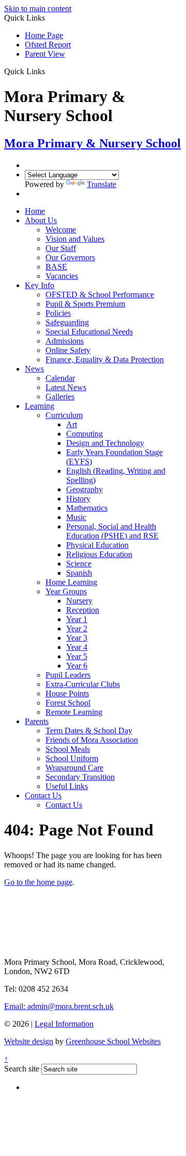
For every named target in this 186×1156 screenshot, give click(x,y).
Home (35, 211)
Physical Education (97, 545)
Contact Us (43, 795)
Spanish (79, 572)
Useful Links (66, 786)
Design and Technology (105, 443)
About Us (41, 220)
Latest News (65, 387)
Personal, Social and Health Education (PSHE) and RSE (112, 531)
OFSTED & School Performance (99, 294)
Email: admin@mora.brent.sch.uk (59, 1006)
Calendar (60, 378)
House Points (67, 693)
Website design (28, 1041)
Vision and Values (74, 238)
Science (78, 563)
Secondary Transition (80, 777)
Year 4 (76, 647)
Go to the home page (38, 882)
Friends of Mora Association (91, 739)
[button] (49, 71)
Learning (39, 405)
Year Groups (66, 591)
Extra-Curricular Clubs (82, 684)
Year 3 (76, 637)
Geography (84, 489)
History (78, 498)
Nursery (79, 600)
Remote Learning (73, 712)
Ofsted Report (48, 44)
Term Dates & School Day (88, 730)
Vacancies (61, 276)
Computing (84, 433)
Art (71, 424)
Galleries (59, 396)
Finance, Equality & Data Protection (104, 359)
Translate (101, 184)
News (34, 368)
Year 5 (76, 656)
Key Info (39, 285)
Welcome (60, 229)
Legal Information (64, 1023)
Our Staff (60, 248)
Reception (82, 610)
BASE (56, 266)
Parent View (45, 53)
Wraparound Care (74, 767)
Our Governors (70, 257)
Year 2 (76, 628)
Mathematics (86, 508)
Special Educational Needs (89, 331)
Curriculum (64, 415)
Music (76, 517)
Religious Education (99, 554)
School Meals (67, 749)
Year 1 (76, 619)
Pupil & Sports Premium (85, 303)
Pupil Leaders (67, 675)
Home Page (44, 35)
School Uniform (71, 758)
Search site (21, 1068)
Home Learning (71, 582)
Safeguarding (67, 322)
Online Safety (67, 350)
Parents (37, 721)
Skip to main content (37, 8)
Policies (58, 313)
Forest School (67, 702)
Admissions (64, 341)
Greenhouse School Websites (113, 1041)
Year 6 (76, 665)
